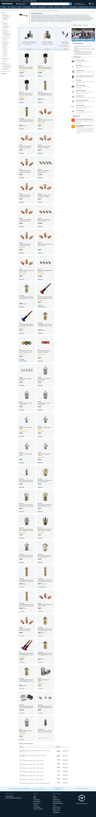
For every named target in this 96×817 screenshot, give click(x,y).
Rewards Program (58, 803)
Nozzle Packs (6, 43)
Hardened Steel (7, 17)
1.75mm (5, 38)
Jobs (54, 805)
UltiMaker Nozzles (7, 35)
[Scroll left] (19, 39)
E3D (5, 29)
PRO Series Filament (73, 7)
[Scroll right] (68, 39)
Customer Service (25, 0)
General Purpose (7, 64)
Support (35, 805)
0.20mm (5, 44)
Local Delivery (57, 801)
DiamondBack (6, 26)
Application (3, 63)
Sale (9, 7)
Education (36, 803)
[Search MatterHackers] (70, 4)
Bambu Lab (34, 7)
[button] (22, 3)
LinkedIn (81, 789)
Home (32, 10)
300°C (5, 60)
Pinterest (84, 789)
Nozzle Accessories (5, 71)
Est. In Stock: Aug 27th (42, 306)
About (54, 796)
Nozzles (48, 10)
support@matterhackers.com (13, 798)
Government (36, 807)
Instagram (79, 789)
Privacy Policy (57, 809)
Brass (5, 14)
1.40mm (5, 56)
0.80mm (5, 52)
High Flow (6, 69)
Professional (37, 801)
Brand (2, 22)
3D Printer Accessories (42, 10)
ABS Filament (57, 7)
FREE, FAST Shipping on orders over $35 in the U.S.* (11, 0)
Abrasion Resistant (7, 66)
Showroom (36, 799)
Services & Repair (38, 809)
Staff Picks (13, 7)
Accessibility (56, 812)
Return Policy (56, 807)
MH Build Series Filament (83, 7)
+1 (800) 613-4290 (33, 0)
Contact (55, 798)
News (34, 798)
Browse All (3, 73)
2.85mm (5, 39)
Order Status (56, 799)
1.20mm (5, 55)
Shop (34, 796)
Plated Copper (6, 15)
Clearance (75, 25)
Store (36, 10)
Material (3, 12)
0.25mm (5, 46)
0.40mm (5, 47)
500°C (5, 61)
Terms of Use (56, 810)
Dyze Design (6, 27)
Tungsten (5, 19)
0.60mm (5, 50)
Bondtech (6, 23)
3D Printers (19, 7)
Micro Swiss (6, 30)
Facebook (74, 789)
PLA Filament (50, 7)
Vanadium (6, 18)
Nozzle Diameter (5, 42)
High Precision (6, 67)
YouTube (86, 789)
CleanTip (5, 24)
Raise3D (5, 32)
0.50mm (5, 49)
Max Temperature (5, 58)
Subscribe (57, 788)
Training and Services (42, 7)
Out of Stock (21, 586)
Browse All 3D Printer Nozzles (8, 10)
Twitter (76, 789)
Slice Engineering (7, 33)
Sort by (80, 25)
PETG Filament (64, 7)
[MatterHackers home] (7, 3)
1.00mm (5, 53)
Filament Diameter (5, 37)
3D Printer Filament (27, 7)
